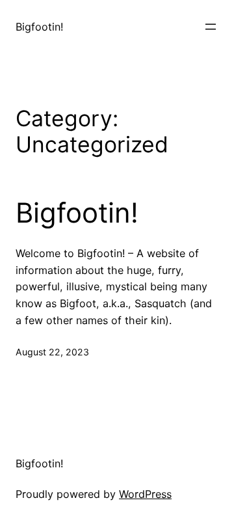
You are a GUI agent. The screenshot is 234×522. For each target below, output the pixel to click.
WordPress (145, 494)
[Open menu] (210, 26)
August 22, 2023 (52, 351)
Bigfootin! (39, 26)
